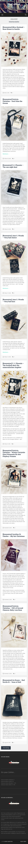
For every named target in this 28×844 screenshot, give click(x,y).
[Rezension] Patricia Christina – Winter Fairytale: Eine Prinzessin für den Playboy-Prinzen (14, 453)
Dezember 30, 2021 (8, 527)
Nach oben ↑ (23, 841)
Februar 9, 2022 (7, 443)
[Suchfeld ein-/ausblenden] (26, 15)
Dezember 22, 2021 (8, 599)
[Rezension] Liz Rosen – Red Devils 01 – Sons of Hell (14, 681)
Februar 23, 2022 (7, 229)
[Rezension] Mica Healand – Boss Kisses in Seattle (14, 28)
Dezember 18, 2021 (8, 673)
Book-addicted (14, 4)
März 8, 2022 (6, 92)
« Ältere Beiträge (5, 747)
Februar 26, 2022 (7, 158)
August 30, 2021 (7, 742)
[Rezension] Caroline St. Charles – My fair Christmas (14, 535)
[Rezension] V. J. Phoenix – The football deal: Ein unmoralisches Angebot (13, 365)
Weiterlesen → (6, 154)
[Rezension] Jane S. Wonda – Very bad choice (13, 237)
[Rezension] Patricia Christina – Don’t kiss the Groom (12, 101)
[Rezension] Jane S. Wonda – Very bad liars (13, 300)
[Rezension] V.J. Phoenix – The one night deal (13, 166)
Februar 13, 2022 (7, 356)
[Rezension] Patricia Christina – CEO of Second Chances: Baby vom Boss (13, 608)
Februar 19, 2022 (7, 293)
